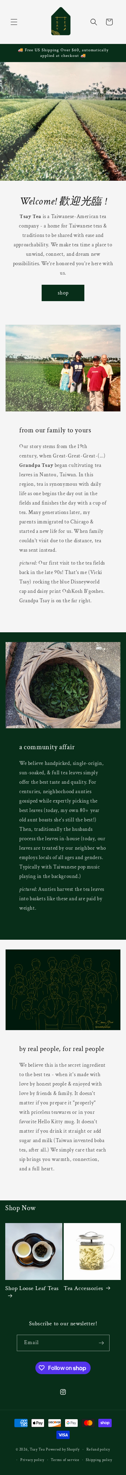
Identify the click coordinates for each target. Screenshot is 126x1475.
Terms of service (65, 1460)
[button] (14, 22)
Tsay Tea (37, 1449)
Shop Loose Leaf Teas (32, 1288)
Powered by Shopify (63, 1449)
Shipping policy (99, 1460)
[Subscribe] (101, 1343)
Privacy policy (32, 1460)
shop (63, 293)
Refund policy (98, 1449)
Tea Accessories (83, 1288)
